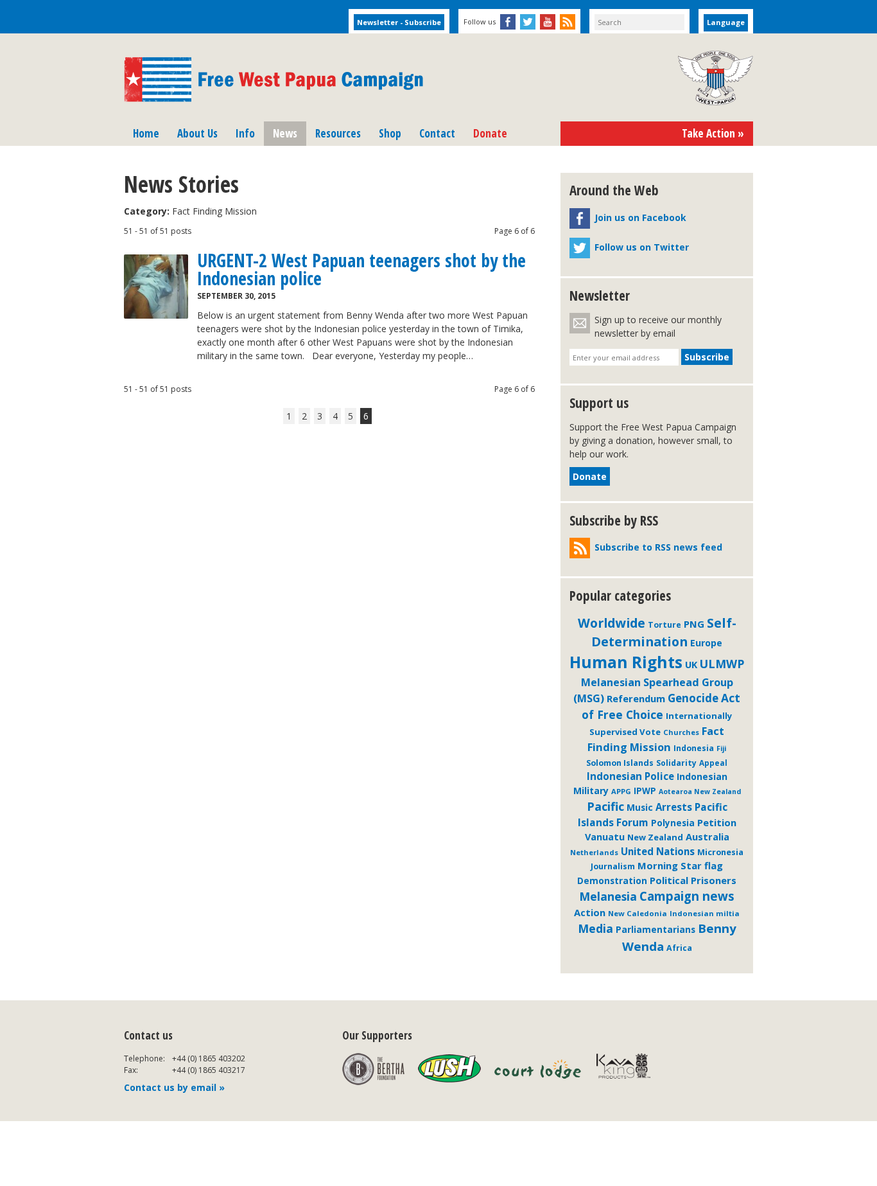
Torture (664, 624)
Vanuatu (605, 836)
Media (595, 928)
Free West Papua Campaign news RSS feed (567, 22)
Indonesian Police (630, 776)
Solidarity (676, 762)
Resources (338, 133)
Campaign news (686, 896)
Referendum (636, 698)
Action (589, 912)
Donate (490, 133)
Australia (707, 836)
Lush (449, 1069)
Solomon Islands (620, 762)
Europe (706, 643)
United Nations (658, 851)
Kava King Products (630, 1069)
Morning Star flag (680, 865)
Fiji (721, 748)
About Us (197, 133)
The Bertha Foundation (373, 1069)
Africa (679, 948)
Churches (681, 732)
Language (726, 22)
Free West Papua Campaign (273, 80)
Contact (437, 133)
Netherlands (594, 852)
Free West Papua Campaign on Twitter (527, 22)
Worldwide (611, 623)
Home (146, 133)
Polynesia (673, 823)
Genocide (693, 698)
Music (640, 807)
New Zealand (655, 837)
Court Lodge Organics (538, 1069)
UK (691, 665)
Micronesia (720, 852)
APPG (621, 791)
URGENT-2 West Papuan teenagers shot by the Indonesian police (361, 269)
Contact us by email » (174, 1087)
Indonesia (693, 748)
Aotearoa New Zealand (700, 791)
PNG (694, 623)
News (285, 133)
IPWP (645, 791)
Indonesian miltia (705, 913)
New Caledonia (637, 913)
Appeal (713, 762)
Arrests (674, 807)
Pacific (605, 806)
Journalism (613, 866)
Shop (390, 133)
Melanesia (608, 896)
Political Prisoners (693, 880)
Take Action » (713, 133)
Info (245, 133)
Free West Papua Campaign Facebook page (508, 22)
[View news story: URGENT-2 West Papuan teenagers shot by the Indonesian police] (156, 286)
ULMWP (722, 663)
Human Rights (625, 662)
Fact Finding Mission (655, 738)
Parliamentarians (655, 929)
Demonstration (612, 880)
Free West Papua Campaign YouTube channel (547, 22)
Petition (716, 822)
